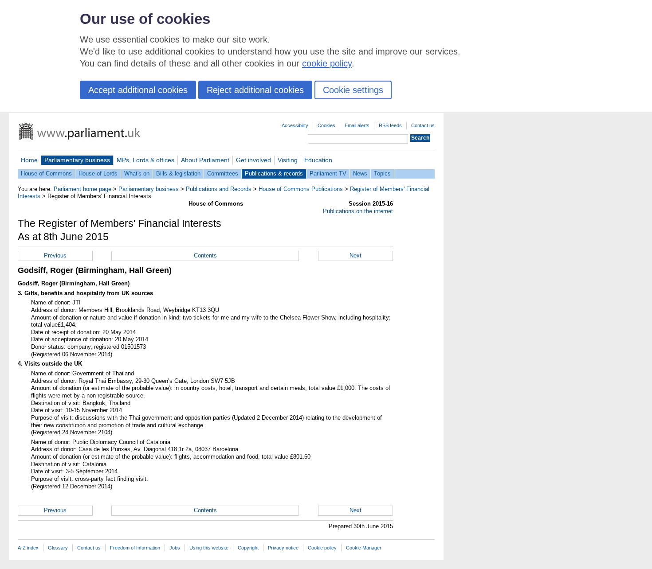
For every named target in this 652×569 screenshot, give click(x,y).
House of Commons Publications (301, 189)
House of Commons (46, 173)
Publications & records (274, 173)
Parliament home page (82, 189)
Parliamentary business (77, 160)
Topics (382, 173)
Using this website (208, 547)
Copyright (248, 547)
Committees (222, 173)
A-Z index (28, 547)
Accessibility (295, 125)
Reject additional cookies (255, 90)
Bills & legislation (178, 173)
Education (318, 160)
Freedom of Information (135, 547)
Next (355, 255)
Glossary (58, 547)
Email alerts (357, 125)
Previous (55, 255)
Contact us (423, 125)
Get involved (253, 160)
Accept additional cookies (138, 90)
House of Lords (98, 173)
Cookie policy (322, 547)
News (360, 173)
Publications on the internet (358, 211)
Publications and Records (218, 189)
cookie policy (327, 63)
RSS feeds (390, 125)
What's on (136, 173)
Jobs (174, 547)
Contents (205, 255)
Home (29, 160)
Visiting (288, 160)
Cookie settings (353, 90)
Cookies (326, 125)
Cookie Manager (363, 547)
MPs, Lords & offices (145, 160)
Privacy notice (283, 547)
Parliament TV (328, 173)
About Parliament (205, 160)
